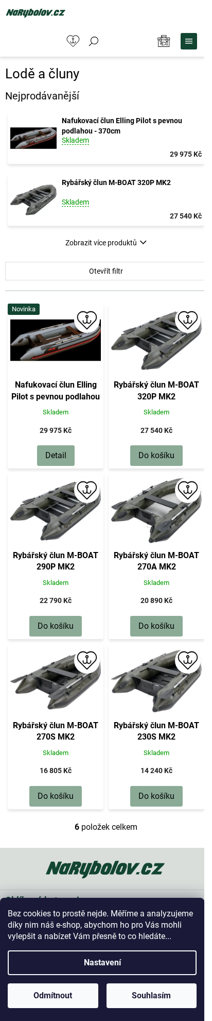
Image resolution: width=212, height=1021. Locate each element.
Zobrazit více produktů (101, 243)
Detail (55, 455)
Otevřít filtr (106, 271)
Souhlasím (151, 995)
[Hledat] (93, 41)
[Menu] (189, 41)
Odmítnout (52, 995)
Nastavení (102, 962)
